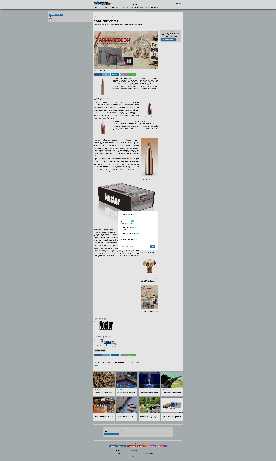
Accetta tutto (125, 246)
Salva (153, 246)
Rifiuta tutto (133, 246)
